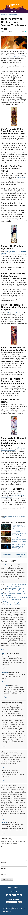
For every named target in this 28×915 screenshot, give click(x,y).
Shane (3, 33)
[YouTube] (21, 896)
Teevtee (4, 822)
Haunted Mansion (12, 516)
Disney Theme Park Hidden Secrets (9, 14)
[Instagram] (12, 896)
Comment (4, 847)
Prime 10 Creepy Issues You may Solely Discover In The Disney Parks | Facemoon (14, 599)
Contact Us (14, 892)
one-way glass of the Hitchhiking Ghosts (13, 56)
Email (3, 868)
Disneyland (6, 516)
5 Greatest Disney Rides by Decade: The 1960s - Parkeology (12, 604)
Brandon (5, 672)
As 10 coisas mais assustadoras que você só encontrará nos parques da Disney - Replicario (13, 593)
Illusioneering (19, 516)
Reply (2, 582)
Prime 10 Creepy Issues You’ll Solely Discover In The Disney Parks (13, 589)
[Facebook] (7, 896)
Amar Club (4, 565)
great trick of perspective (15, 312)
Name (3, 863)
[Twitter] (10, 896)
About (14, 890)
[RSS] (15, 896)
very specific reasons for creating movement (13, 449)
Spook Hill (6, 554)
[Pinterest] (18, 896)
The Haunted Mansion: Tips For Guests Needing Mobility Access (13, 585)
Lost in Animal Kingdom (21, 555)
